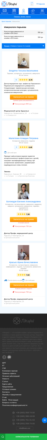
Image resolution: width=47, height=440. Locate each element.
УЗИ (4, 368)
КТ (3, 365)
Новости (5, 379)
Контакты (6, 392)
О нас (4, 397)
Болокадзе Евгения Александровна (23, 201)
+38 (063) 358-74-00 (25, 412)
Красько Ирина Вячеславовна (23, 262)
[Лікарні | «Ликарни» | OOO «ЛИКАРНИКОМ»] (23, 321)
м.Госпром (34, 113)
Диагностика (4, 13)
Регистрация (13, 400)
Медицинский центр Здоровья (16, 111)
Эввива (7, 171)
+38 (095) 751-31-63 (25, 420)
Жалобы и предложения (11, 395)
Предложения (7, 387)
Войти (4, 400)
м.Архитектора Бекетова (26, 176)
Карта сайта (7, 384)
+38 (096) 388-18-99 (25, 416)
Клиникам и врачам (9, 371)
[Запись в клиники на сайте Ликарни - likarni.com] (9, 4)
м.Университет (11, 115)
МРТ (4, 363)
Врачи (23, 13)
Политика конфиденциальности (14, 405)
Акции (33, 13)
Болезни (42, 13)
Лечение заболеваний (11, 376)
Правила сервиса (9, 373)
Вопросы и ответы (9, 402)
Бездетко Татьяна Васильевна (23, 71)
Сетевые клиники (9, 389)
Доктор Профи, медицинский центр (18, 233)
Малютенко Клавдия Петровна (23, 138)
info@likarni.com (24, 428)
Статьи (5, 381)
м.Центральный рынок (12, 237)
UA (32, 3)
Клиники (14, 13)
